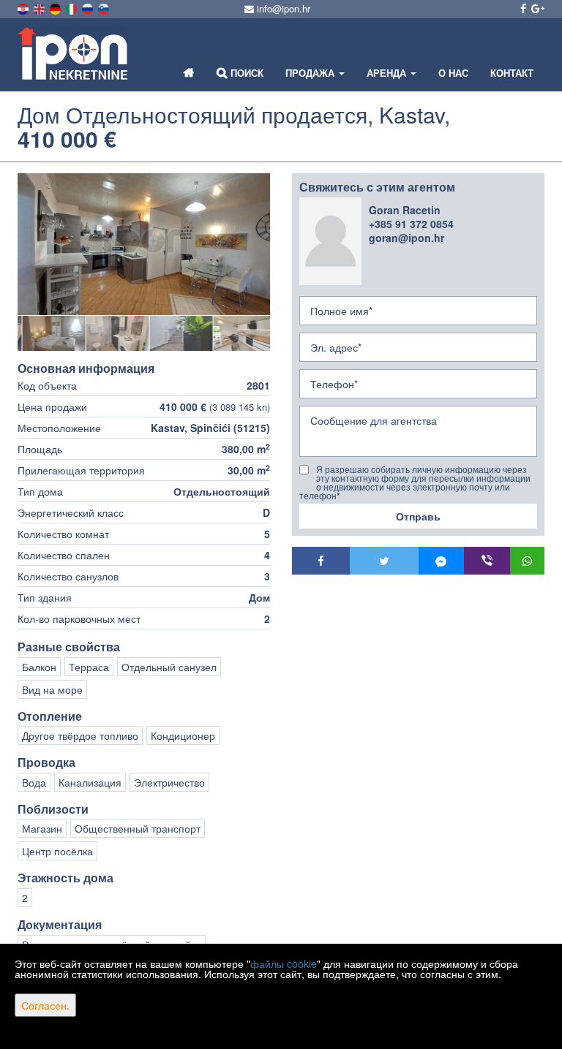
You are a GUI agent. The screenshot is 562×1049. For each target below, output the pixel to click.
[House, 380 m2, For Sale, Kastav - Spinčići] (144, 244)
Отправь (418, 516)
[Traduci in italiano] (72, 7)
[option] (49, 333)
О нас (453, 73)
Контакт (511, 73)
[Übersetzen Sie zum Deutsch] (56, 7)
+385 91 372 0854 (411, 223)
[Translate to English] (40, 7)
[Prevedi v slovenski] (104, 7)
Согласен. (45, 1005)
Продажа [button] (311, 73)
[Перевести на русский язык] (88, 7)
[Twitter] (384, 561)
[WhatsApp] (527, 561)
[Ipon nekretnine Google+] (536, 8)
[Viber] (487, 561)
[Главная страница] (189, 73)
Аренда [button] (388, 73)
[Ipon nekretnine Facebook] (522, 8)
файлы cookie (283, 963)
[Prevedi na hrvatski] (24, 7)
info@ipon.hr (282, 8)
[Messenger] (442, 561)
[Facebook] (321, 561)
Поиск (245, 73)
